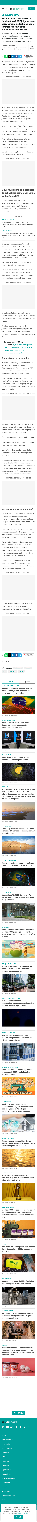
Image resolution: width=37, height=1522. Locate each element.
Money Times (6, 1491)
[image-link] (18, 705)
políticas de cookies (22, 1513)
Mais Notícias (18, 1413)
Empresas (5, 1452)
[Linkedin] (11, 1426)
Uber (21, 671)
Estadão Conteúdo (8, 45)
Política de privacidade (10, 1504)
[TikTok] (16, 1426)
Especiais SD (6, 1474)
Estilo (27, 668)
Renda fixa (5, 1465)
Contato (4, 1500)
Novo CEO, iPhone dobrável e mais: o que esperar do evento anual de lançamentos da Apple (17, 224)
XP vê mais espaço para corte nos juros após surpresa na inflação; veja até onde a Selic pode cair (18, 235)
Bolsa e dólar (6, 1444)
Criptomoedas (7, 1448)
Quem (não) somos (8, 1495)
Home (4, 1435)
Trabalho (12, 671)
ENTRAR (31, 8)
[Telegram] (20, 1426)
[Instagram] (3, 1426)
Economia (5, 1461)
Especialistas (6, 1470)
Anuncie (4, 1487)
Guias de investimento (9, 1478)
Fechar (18, 1517)
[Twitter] (24, 1426)
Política (4, 1457)
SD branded (6, 1482)
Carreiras (18, 668)
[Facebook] (28, 1426)
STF (4, 671)
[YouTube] (7, 1426)
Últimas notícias (7, 1439)
